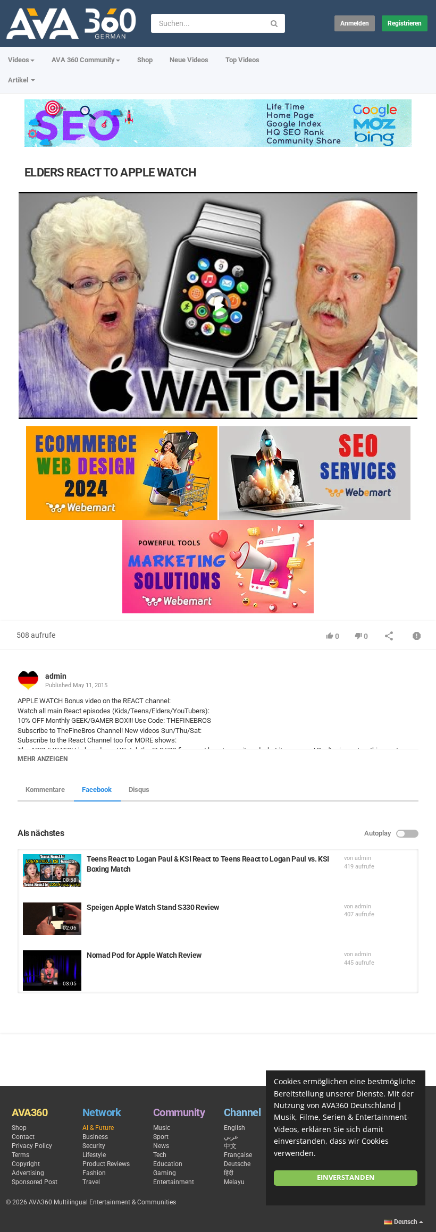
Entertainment (173, 1182)
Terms (20, 1155)
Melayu (234, 1182)
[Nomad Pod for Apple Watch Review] (52, 970)
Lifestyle (94, 1155)
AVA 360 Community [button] (83, 60)
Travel (91, 1182)
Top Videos (242, 60)
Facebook (97, 790)
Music (161, 1128)
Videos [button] (18, 60)
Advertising (28, 1173)
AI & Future (98, 1128)
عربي (231, 1137)
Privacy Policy (32, 1146)
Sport (161, 1137)
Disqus (139, 790)
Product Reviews (106, 1164)
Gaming (164, 1173)
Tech (159, 1155)
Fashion (94, 1173)
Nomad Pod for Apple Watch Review (144, 955)
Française (238, 1155)
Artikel (19, 80)
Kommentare (45, 790)
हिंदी (228, 1173)
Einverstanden (346, 1177)
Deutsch (405, 1222)
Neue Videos (189, 60)
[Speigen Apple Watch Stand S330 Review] (52, 918)
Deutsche (237, 1164)
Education (167, 1164)
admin (55, 676)
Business (95, 1137)
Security (93, 1146)
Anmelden (354, 23)
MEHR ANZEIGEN (43, 759)
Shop (145, 60)
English (234, 1128)
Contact (23, 1137)
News (161, 1146)
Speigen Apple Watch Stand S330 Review (153, 907)
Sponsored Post (34, 1182)
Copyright (26, 1164)
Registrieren (405, 23)
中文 (230, 1146)
